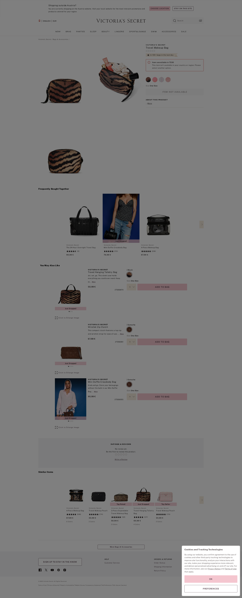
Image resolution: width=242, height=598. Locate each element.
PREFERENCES (211, 589)
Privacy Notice (214, 569)
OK (211, 579)
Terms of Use (231, 569)
